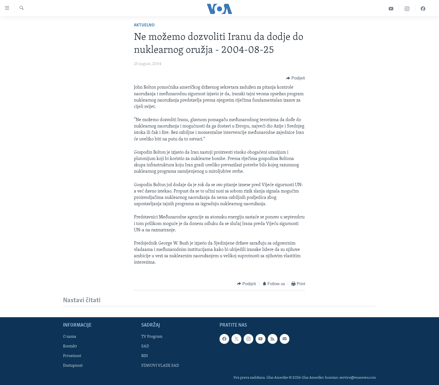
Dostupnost (73, 366)
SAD (145, 346)
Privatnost (72, 356)
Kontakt (70, 346)
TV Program (151, 337)
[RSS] (272, 339)
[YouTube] (391, 9)
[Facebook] (423, 9)
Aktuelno (144, 25)
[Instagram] (407, 9)
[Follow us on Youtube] (260, 339)
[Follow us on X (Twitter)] (236, 339)
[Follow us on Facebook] (224, 339)
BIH (144, 356)
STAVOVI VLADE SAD (160, 366)
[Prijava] (284, 339)
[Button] (295, 78)
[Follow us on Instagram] (248, 339)
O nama (69, 337)
